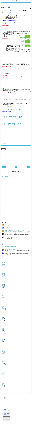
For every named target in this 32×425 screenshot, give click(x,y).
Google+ (6, 176)
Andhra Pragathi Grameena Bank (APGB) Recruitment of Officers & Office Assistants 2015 (15, 227)
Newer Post (3, 167)
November (3, 263)
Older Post (28, 167)
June (2, 277)
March (2, 261)
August (3, 275)
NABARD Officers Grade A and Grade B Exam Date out (11, 246)
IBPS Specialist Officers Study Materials (6, 418)
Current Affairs (6, 415)
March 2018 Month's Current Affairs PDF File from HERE (13, 123)
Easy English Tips (6, 414)
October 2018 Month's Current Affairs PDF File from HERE (13, 115)
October (3, 264)
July (2, 265)
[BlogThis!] (3, 143)
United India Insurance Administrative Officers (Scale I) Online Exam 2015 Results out (15, 230)
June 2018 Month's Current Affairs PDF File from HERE (13, 119)
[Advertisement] (10, 5)
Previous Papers (6, 409)
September (3, 262)
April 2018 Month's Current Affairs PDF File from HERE (13, 122)
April (2, 266)
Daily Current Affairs (13, 12)
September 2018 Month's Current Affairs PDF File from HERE (14, 116)
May (2, 278)
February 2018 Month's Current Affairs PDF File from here (13, 124)
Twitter (4, 176)
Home (16, 167)
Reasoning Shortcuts (6, 413)
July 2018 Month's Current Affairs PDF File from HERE (13, 118)
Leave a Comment (4, 13)
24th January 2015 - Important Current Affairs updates (11, 233)
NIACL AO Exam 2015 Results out (8, 252)
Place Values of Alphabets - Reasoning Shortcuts (10, 249)
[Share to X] (4, 143)
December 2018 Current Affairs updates (21, 12)
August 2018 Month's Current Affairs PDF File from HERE (13, 117)
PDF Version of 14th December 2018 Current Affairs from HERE (12, 109)
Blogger (4, 398)
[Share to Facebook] (5, 143)
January (3, 294)
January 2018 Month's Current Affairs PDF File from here (13, 125)
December (3, 295)
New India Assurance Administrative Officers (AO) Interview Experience (13, 236)
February (3, 306)
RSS (7, 176)
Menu (2, 2)
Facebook (2, 176)
